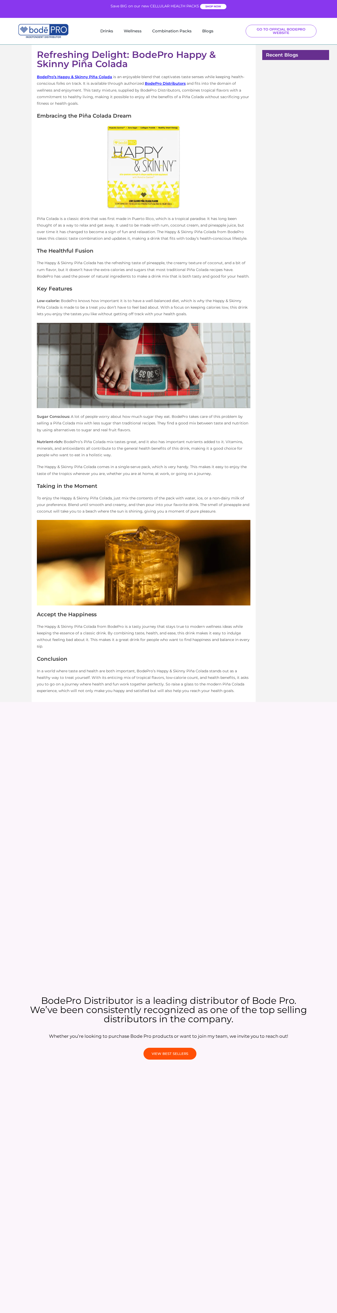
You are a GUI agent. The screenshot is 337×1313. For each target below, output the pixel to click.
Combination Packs (172, 30)
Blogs (208, 30)
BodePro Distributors (165, 83)
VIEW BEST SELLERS (170, 1053)
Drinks (106, 30)
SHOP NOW (213, 6)
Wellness (133, 30)
